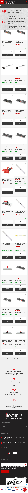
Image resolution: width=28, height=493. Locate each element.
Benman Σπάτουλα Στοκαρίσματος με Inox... (6, 111)
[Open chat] (25, 490)
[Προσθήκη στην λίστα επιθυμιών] (12, 60)
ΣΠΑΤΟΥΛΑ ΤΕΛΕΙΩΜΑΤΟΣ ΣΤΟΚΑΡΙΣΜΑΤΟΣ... (19, 276)
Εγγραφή (4, 471)
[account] (22, 2)
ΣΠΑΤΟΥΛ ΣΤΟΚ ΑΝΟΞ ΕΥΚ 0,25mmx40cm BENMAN (7, 42)
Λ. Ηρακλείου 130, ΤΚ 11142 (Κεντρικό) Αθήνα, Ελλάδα (13, 438)
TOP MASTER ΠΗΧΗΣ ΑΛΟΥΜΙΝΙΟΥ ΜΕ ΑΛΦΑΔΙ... (20, 244)
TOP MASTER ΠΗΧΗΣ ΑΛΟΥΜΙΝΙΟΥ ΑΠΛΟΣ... (20, 178)
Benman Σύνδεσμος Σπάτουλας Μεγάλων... (7, 180)
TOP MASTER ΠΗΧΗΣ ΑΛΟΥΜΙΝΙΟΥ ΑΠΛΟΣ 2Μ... (6, 244)
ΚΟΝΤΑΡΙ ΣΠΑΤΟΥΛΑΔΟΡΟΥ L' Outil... (6, 77)
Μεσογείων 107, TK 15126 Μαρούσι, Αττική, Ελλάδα (14, 443)
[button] (1, 6)
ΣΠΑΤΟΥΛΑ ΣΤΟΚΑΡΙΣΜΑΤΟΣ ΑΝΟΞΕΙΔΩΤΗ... (19, 42)
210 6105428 (15, 453)
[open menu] (2, 2)
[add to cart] (7, 55)
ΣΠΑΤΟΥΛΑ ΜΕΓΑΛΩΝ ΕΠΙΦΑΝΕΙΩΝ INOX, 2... (7, 276)
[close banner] (26, 9)
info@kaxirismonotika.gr (9, 447)
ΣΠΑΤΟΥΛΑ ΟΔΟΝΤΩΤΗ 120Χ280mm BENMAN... (7, 212)
